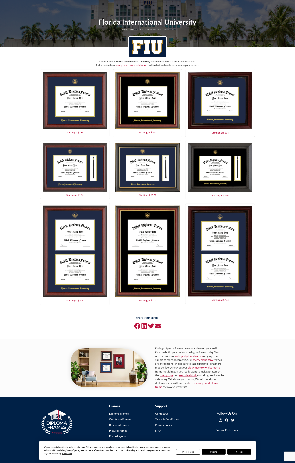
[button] (137, 325)
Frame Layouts (118, 436)
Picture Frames (118, 430)
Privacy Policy (163, 425)
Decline (213, 452)
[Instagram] (220, 420)
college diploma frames (189, 356)
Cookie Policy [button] (129, 450)
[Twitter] (233, 420)
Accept (239, 452)
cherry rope (166, 375)
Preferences (188, 452)
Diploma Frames (119, 413)
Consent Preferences (227, 429)
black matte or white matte (203, 367)
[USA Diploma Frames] (56, 421)
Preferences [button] (67, 454)
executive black (188, 375)
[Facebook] (226, 420)
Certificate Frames (120, 419)
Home (125, 29)
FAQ (158, 430)
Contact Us (162, 413)
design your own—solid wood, (132, 65)
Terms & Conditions (167, 419)
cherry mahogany (203, 359)
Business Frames (119, 425)
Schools (134, 29)
